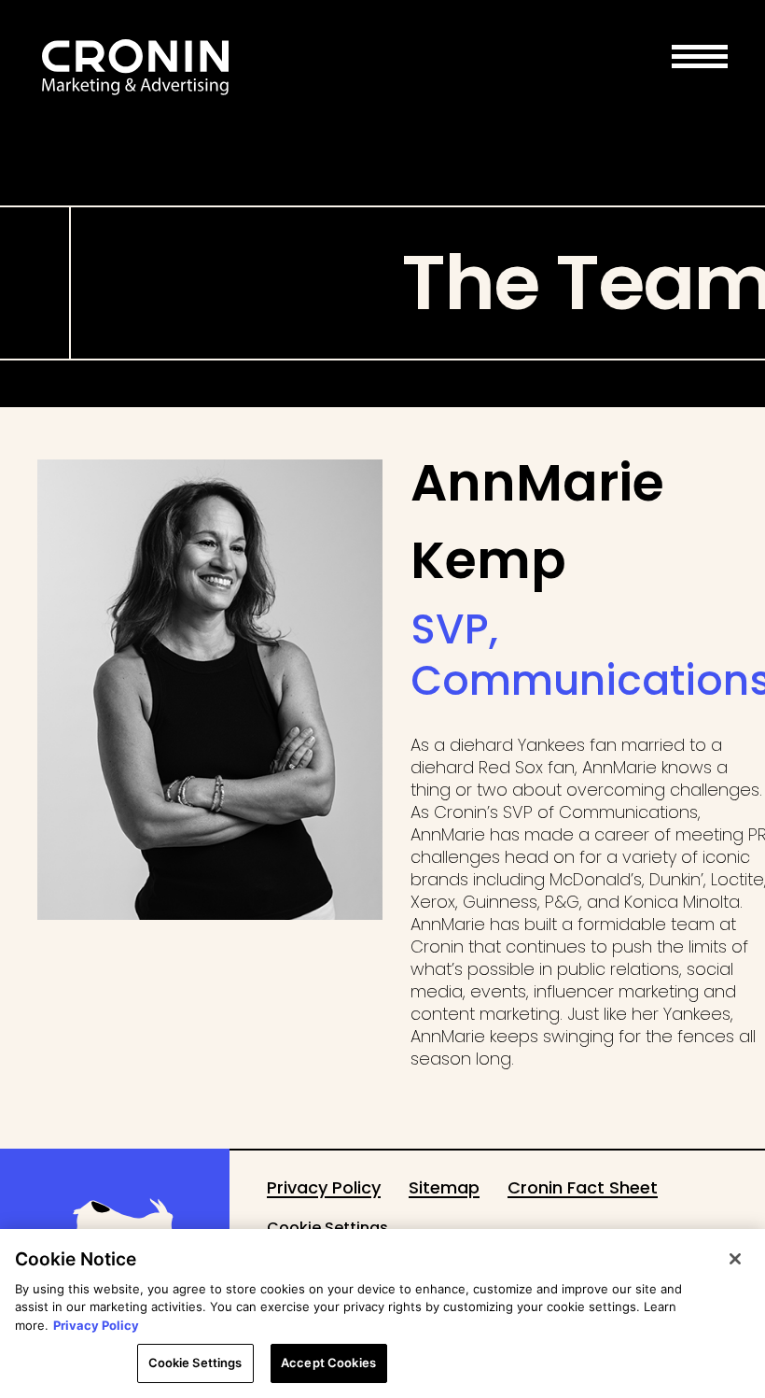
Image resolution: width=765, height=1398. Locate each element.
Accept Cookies (328, 1362)
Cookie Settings (327, 1227)
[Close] (735, 1258)
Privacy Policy (96, 1325)
